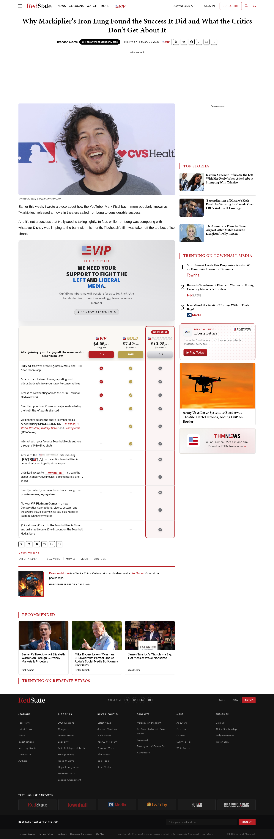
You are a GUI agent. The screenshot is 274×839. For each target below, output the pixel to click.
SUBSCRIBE (231, 6)
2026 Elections (66, 722)
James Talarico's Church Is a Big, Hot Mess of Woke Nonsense (150, 656)
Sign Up (247, 822)
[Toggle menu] (20, 6)
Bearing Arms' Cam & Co (151, 746)
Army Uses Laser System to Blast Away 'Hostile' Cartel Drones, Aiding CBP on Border (213, 416)
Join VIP (249, 700)
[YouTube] (150, 700)
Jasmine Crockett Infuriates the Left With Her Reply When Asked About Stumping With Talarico (229, 179)
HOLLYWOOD (53, 559)
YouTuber (137, 573)
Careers (181, 735)
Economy (63, 741)
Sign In (222, 700)
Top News (24, 722)
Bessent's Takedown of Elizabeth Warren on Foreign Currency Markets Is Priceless (43, 658)
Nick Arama (28, 670)
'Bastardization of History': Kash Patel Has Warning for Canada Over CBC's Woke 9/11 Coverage (230, 204)
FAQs (235, 700)
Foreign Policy (66, 754)
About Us (182, 722)
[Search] (246, 6)
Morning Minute (27, 748)
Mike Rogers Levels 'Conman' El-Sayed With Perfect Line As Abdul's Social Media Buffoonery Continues (96, 660)
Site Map (100, 834)
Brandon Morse (67, 42)
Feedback (62, 834)
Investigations (26, 741)
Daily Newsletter (225, 735)
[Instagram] (135, 700)
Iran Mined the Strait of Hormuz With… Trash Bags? (218, 307)
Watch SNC (222, 741)
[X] (127, 700)
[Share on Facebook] (192, 42)
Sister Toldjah (82, 670)
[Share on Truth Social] (184, 42)
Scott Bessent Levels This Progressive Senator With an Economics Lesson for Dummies (220, 267)
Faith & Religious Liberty (71, 748)
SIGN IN (209, 6)
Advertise (182, 729)
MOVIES (70, 559)
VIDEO (85, 559)
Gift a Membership (226, 729)
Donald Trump (66, 735)
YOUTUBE (100, 559)
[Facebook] (142, 700)
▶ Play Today (195, 352)
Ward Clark (134, 670)
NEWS (61, 6)
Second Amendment (69, 779)
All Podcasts (143, 752)
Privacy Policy (46, 834)
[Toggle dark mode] (254, 6)
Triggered (142, 740)
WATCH (92, 6)
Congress (63, 729)
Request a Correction (81, 834)
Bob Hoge (103, 760)
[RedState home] (31, 700)
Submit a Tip (184, 741)
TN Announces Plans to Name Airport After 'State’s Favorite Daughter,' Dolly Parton (226, 230)
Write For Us (183, 748)
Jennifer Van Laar (107, 729)
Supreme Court (66, 773)
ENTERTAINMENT (28, 559)
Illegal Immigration (68, 767)
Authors (22, 760)
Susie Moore (104, 735)
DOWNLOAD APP (184, 6)
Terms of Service (26, 834)
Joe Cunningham (107, 741)
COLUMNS (76, 6)
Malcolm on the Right (149, 722)
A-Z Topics (65, 714)
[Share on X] (176, 42)
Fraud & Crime (66, 760)
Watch (22, 735)
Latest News (25, 729)
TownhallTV (25, 754)
